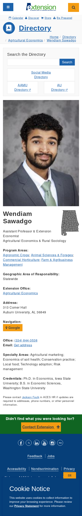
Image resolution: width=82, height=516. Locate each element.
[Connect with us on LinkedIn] (37, 443)
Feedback (34, 456)
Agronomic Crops (16, 255)
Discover (33, 18)
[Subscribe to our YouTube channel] (44, 443)
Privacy (69, 468)
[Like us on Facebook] (21, 443)
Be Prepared (64, 18)
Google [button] (14, 327)
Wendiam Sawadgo (61, 40)
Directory (35, 28)
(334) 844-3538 (25, 340)
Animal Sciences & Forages (52, 255)
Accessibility (16, 468)
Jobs (51, 456)
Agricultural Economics (25, 40)
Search (67, 62)
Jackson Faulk (30, 397)
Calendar (17, 18)
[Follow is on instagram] (52, 443)
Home (54, 37)
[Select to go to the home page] (41, 6)
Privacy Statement (26, 505)
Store (48, 18)
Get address (23, 345)
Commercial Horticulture (21, 259)
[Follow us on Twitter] (29, 443)
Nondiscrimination (45, 468)
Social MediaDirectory (41, 74)
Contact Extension (38, 426)
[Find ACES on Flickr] (60, 443)
